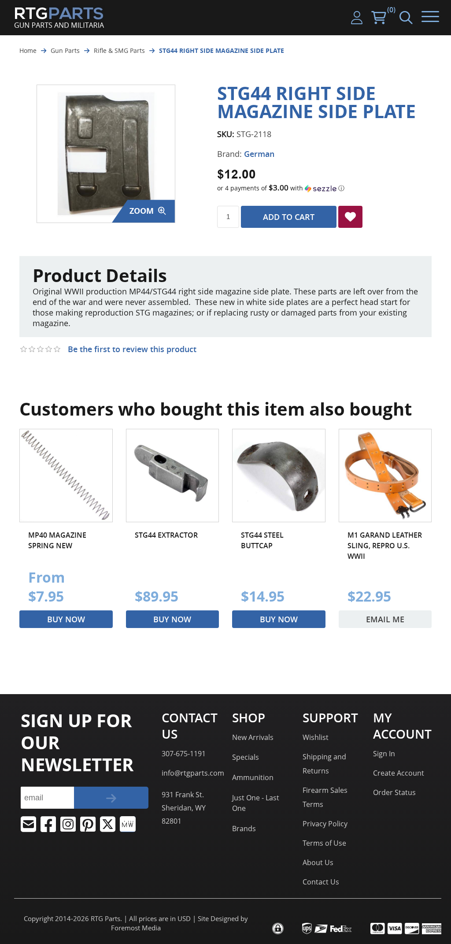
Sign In (384, 753)
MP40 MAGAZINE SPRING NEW (57, 540)
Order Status (394, 792)
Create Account (398, 773)
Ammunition (253, 777)
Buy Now (66, 619)
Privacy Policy (325, 824)
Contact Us (321, 882)
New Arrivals (253, 737)
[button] (324, 188)
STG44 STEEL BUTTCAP (262, 540)
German (259, 154)
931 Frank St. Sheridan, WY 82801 (184, 808)
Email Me (385, 619)
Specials (245, 757)
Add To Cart (288, 217)
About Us (318, 862)
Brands (244, 828)
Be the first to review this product (132, 349)
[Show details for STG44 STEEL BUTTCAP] (279, 475)
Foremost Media (136, 928)
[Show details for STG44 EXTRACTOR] (172, 475)
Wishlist (316, 737)
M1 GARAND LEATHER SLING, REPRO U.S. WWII (384, 545)
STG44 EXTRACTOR (166, 535)
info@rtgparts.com (193, 773)
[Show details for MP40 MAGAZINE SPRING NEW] (66, 475)
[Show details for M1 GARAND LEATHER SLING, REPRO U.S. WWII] (385, 475)
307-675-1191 (184, 753)
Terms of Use (324, 843)
